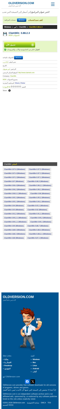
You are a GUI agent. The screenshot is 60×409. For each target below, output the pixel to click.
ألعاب (35, 372)
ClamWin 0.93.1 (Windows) (37, 206)
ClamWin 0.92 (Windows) (37, 210)
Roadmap (8, 366)
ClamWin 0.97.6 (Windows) (14, 169)
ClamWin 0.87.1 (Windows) (37, 238)
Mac (34, 362)
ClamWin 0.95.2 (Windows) (39, 198)
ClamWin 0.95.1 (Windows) (14, 202)
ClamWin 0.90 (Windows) (14, 226)
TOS (49, 403)
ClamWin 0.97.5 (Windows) (39, 169)
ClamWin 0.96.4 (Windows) (14, 185)
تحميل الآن (10, 45)
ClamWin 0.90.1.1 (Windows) (15, 222)
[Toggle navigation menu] (53, 4)
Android (36, 369)
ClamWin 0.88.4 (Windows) (39, 230)
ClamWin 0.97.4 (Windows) (14, 173)
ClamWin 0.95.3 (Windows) (14, 198)
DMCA (43, 403)
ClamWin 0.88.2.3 (19, 33)
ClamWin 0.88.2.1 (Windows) (40, 234)
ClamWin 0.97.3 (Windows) (39, 173)
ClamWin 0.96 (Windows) (40, 194)
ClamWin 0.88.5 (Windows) (14, 230)
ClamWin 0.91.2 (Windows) (14, 214)
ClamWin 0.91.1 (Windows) (39, 214)
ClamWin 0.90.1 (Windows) (40, 222)
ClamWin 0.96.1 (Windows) (39, 190)
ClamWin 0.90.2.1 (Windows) (15, 218)
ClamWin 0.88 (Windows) (14, 238)
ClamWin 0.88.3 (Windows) (14, 234)
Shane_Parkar (20, 83)
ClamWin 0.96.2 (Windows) (14, 190)
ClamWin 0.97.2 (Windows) (14, 177)
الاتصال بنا (7, 362)
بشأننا (6, 359)
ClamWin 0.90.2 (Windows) (40, 218)
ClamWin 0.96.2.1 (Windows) (40, 185)
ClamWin (22, 27)
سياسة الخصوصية (33, 403)
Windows (7, 27)
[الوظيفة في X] (9, 90)
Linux (35, 366)
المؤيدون (7, 369)
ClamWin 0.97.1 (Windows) (39, 177)
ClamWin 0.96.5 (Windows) (37, 181)
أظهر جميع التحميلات (35, 20)
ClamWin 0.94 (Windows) (14, 206)
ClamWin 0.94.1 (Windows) (39, 202)
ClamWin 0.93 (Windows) (14, 210)
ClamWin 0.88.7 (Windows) (37, 226)
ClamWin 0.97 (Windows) (14, 181)
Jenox (11, 405)
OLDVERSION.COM (21, 3)
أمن (15, 27)
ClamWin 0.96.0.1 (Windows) (15, 194)
